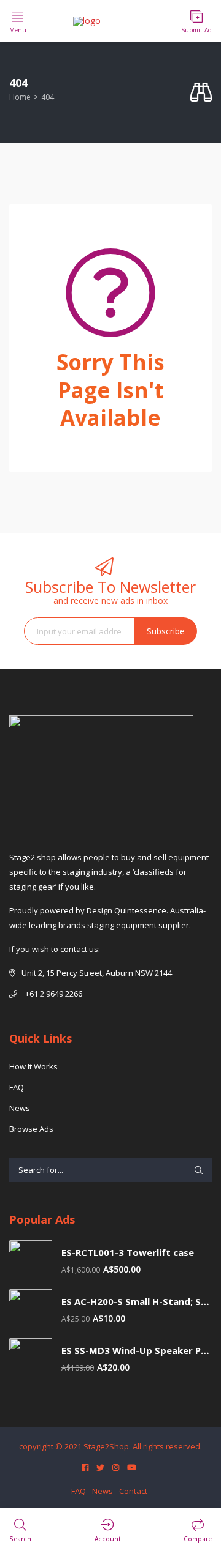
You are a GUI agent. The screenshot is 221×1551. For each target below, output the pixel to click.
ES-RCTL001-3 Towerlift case (127, 1253)
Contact (133, 1491)
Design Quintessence (126, 910)
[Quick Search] (201, 92)
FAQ (16, 1087)
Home (20, 97)
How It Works (33, 1066)
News (19, 1108)
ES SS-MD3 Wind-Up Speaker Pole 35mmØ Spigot (136, 1350)
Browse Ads (31, 1128)
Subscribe (166, 631)
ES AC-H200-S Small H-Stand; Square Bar (136, 1301)
